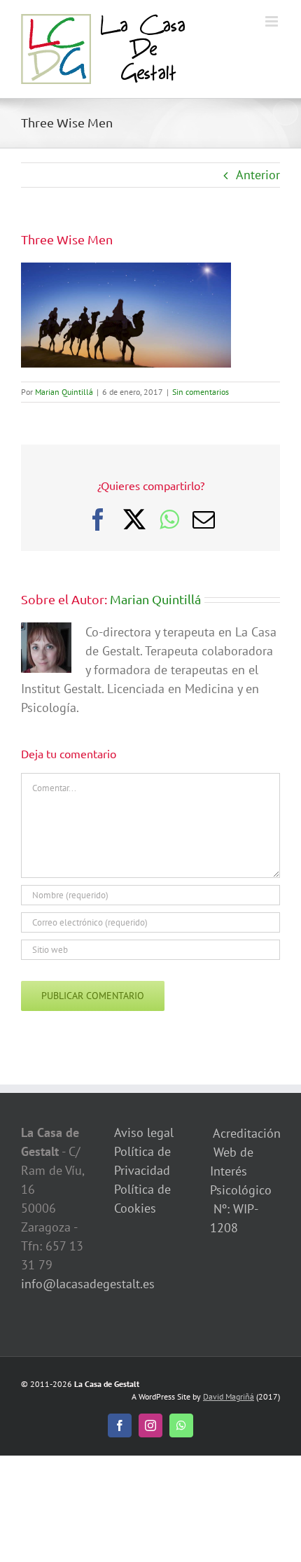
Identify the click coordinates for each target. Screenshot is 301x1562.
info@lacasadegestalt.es (88, 1284)
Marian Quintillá (64, 391)
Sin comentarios (200, 391)
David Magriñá (228, 1396)
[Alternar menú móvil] (272, 21)
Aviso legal (144, 1132)
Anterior (258, 175)
